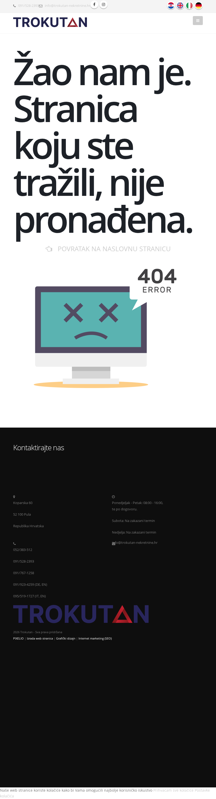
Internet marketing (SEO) (95, 638)
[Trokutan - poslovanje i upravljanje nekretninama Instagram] (103, 4)
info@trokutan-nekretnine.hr (67, 5)
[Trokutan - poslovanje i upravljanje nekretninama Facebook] (94, 4)
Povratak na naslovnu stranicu (111, 248)
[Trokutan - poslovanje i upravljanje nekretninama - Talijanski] (189, 5)
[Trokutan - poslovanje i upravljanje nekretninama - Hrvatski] (171, 5)
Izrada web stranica (40, 638)
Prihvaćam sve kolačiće (173, 790)
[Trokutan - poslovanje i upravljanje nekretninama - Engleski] (180, 5)
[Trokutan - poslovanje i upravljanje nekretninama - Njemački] (199, 5)
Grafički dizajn (65, 638)
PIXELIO (18, 638)
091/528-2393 (28, 5)
